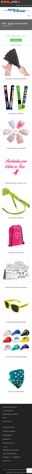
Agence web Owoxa (24, 469)
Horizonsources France (8, 427)
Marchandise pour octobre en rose (16, 183)
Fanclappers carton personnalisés (16, 79)
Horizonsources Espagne (9, 431)
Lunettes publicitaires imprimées (16, 322)
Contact (8, 469)
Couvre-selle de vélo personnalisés (16, 357)
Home (4, 469)
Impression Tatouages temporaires (16, 287)
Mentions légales (15, 469)
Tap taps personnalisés (16, 113)
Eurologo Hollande (7, 435)
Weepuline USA (6, 439)
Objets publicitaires (14, 450)
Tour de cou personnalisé (16, 391)
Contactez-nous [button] (7, 460)
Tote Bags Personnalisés (16, 252)
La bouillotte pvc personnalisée (16, 148)
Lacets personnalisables (15, 218)
